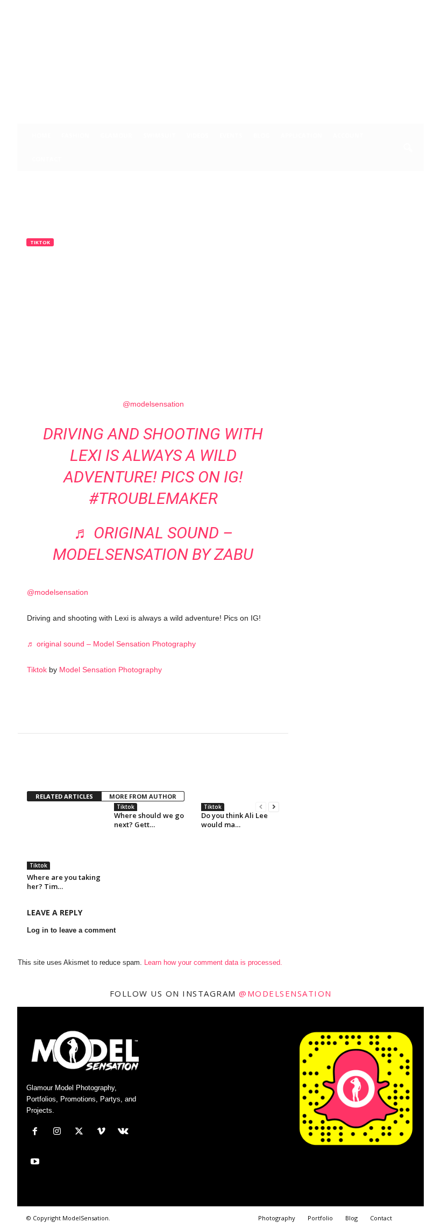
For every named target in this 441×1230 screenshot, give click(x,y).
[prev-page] (260, 807)
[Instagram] (349, 8)
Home (41, 135)
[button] (407, 148)
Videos (198, 135)
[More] (137, 766)
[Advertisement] (153, 705)
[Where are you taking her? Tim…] (66, 840)
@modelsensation (153, 404)
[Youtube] (415, 8)
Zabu (43, 312)
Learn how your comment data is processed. (213, 962)
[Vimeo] (382, 8)
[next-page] (273, 807)
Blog (261, 135)
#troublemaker (153, 498)
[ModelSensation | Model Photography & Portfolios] (220, 69)
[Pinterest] (87, 766)
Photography (276, 1218)
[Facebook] (332, 8)
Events (231, 135)
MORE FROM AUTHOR (142, 796)
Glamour (116, 135)
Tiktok (40, 242)
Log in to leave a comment (71, 930)
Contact (47, 159)
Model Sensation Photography (110, 669)
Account (348, 135)
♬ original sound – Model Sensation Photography (111, 643)
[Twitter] (365, 8)
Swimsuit (159, 135)
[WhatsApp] (112, 766)
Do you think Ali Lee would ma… (234, 819)
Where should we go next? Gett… (149, 819)
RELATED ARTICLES (64, 796)
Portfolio (320, 1218)
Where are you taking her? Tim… (64, 881)
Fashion (75, 135)
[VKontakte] (399, 8)
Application (301, 135)
